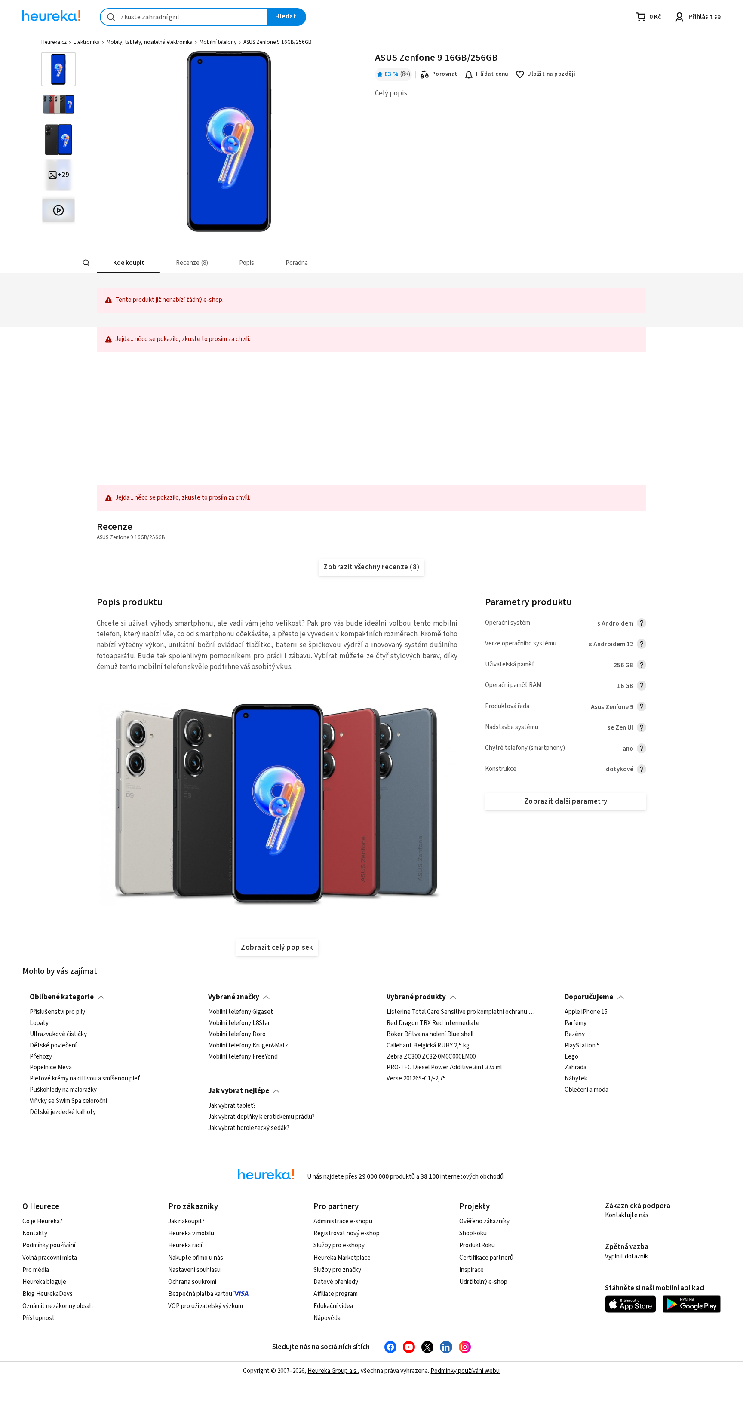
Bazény (575, 1034)
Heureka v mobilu (191, 1233)
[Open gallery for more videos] (58, 210)
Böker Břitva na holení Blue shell (430, 1034)
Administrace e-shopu (342, 1221)
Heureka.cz (54, 42)
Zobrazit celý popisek (277, 947)
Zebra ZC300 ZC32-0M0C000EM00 (431, 1057)
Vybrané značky (233, 997)
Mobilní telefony (218, 42)
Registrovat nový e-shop (346, 1233)
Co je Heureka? (42, 1221)
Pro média (35, 1269)
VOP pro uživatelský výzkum (205, 1306)
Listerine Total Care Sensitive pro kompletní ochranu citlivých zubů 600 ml (461, 1012)
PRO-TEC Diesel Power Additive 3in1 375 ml (444, 1068)
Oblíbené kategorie (62, 997)
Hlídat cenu (492, 74)
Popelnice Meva (51, 1068)
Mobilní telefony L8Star (239, 1023)
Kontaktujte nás (626, 1215)
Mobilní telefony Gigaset (240, 1012)
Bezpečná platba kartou (200, 1293)
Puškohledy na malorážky (63, 1090)
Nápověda (327, 1318)
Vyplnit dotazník (626, 1256)
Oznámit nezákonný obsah (57, 1306)
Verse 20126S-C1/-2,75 (416, 1079)
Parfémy (575, 1023)
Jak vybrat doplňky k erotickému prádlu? (261, 1117)
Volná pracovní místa (49, 1257)
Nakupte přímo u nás (195, 1257)
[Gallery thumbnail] (58, 69)
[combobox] (183, 17)
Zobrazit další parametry (566, 801)
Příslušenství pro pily (57, 1012)
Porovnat (444, 74)
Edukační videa (333, 1306)
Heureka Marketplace (342, 1257)
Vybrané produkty (416, 997)
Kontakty (34, 1233)
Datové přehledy (335, 1281)
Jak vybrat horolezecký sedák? (248, 1128)
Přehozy (41, 1057)
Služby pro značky (337, 1269)
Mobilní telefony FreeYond (243, 1057)
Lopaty (39, 1023)
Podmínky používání (48, 1245)
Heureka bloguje (44, 1281)
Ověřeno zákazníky (484, 1221)
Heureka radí (185, 1245)
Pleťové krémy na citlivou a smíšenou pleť (85, 1079)
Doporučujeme (589, 997)
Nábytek (576, 1079)
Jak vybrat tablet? (232, 1106)
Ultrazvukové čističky (58, 1034)
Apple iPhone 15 (586, 1012)
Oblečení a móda (586, 1090)
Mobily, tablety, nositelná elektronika (150, 42)
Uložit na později (551, 74)
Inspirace (471, 1269)
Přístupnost (38, 1318)
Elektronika (87, 42)
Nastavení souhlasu (194, 1269)
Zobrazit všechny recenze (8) (371, 567)
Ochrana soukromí (192, 1281)
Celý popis (391, 93)
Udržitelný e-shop (483, 1281)
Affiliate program (335, 1293)
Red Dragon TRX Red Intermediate (433, 1023)
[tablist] (309, 262)
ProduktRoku (477, 1245)
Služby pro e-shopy (339, 1245)
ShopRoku (473, 1233)
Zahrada (575, 1068)
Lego (571, 1057)
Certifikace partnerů (486, 1257)
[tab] (128, 262)
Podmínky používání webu (465, 1370)
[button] (128, 263)
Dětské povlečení (53, 1045)
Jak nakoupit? (186, 1221)
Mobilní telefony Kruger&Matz (248, 1045)
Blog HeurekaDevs (47, 1293)
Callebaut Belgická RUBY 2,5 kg (428, 1045)
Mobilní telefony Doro (237, 1034)
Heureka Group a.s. (332, 1370)
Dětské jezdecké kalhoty (63, 1112)
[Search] (86, 263)
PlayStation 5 (582, 1045)
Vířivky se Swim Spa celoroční (68, 1101)
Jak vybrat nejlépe (238, 1091)
